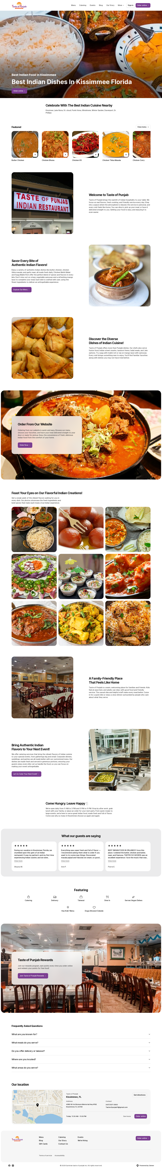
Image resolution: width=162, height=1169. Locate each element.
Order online (141, 1116)
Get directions (139, 1095)
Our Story (110, 5)
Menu (73, 5)
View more (18, 861)
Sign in (130, 5)
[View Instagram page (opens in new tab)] (13, 1165)
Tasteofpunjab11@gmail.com (117, 1107)
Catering (82, 5)
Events (92, 5)
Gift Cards (43, 1144)
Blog (101, 5)
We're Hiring (83, 1140)
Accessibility (60, 1156)
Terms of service (45, 1156)
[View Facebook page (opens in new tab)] (9, 1165)
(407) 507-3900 (112, 1105)
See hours (127, 1116)
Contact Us (63, 1144)
